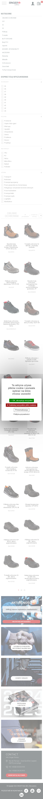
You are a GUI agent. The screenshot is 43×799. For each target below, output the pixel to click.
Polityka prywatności (21, 414)
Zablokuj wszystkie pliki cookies (22, 405)
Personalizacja (21, 410)
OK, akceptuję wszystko (22, 401)
